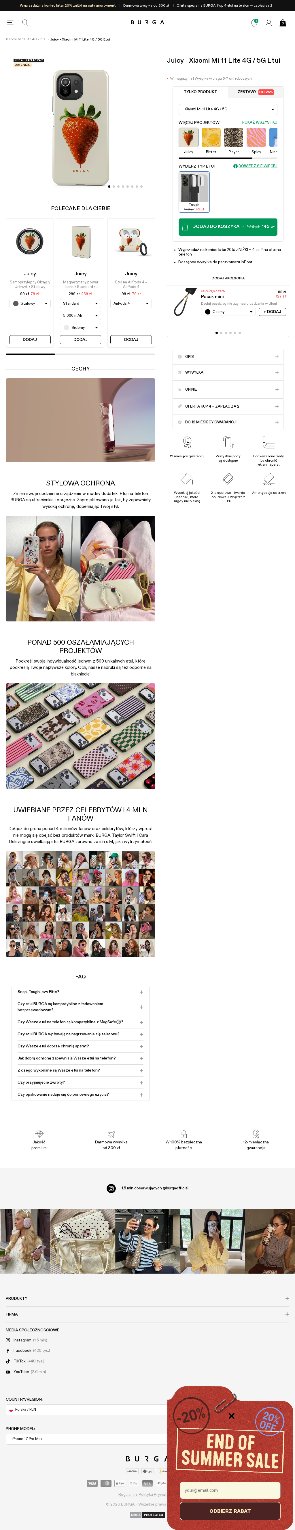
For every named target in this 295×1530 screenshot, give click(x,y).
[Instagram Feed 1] (147, 1241)
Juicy (30, 274)
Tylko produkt (200, 92)
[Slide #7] (141, 186)
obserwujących (155, 1188)
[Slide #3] (123, 186)
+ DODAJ (272, 312)
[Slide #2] (118, 186)
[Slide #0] (109, 186)
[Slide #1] (114, 186)
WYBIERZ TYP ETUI (197, 166)
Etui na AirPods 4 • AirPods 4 (131, 285)
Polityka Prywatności (158, 1495)
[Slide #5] (132, 186)
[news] (253, 22)
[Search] (25, 22)
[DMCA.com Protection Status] (147, 1515)
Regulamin (127, 1495)
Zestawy (255, 92)
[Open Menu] (10, 22)
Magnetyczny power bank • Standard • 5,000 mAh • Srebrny (81, 285)
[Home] (147, 22)
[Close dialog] (231, 1416)
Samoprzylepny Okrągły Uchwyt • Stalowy (30, 285)
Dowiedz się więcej (258, 166)
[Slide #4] (127, 186)
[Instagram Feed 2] (212, 1241)
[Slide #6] (137, 186)
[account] (268, 22)
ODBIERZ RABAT (230, 1511)
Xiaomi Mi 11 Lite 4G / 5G (25, 39)
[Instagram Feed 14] (82, 1241)
